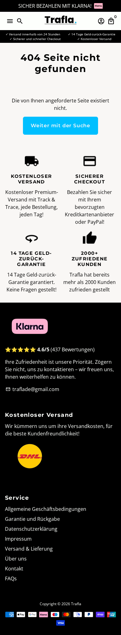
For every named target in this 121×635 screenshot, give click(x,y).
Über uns (16, 558)
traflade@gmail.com (32, 389)
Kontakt (14, 568)
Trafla (76, 603)
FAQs (11, 578)
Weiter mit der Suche (60, 125)
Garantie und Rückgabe (32, 519)
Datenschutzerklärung (31, 528)
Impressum (18, 538)
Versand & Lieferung (29, 548)
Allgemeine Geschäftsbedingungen (45, 509)
